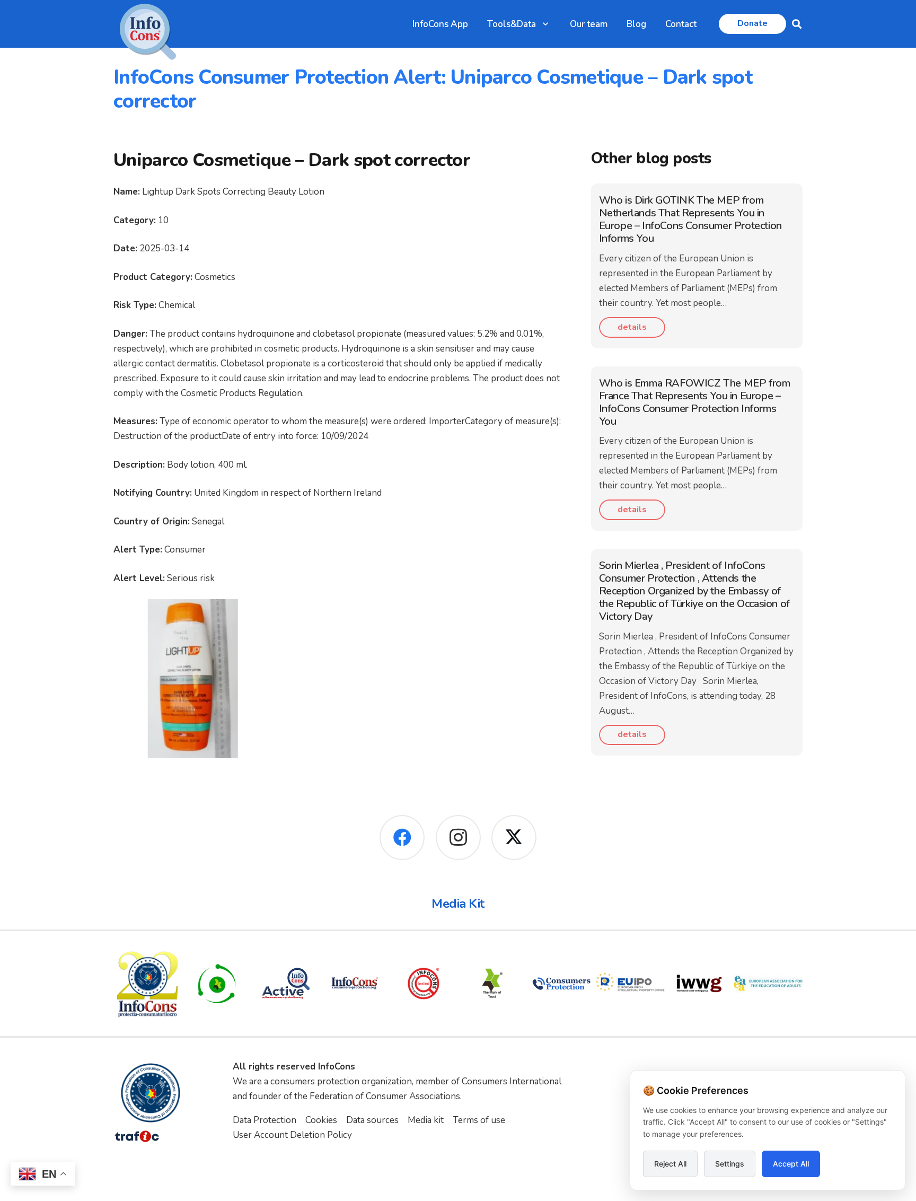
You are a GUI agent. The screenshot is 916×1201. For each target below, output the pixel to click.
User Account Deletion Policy (292, 1135)
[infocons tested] (423, 983)
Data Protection (264, 1120)
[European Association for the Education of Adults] (768, 983)
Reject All (670, 1163)
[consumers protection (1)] (561, 983)
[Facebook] (402, 837)
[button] (545, 24)
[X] (513, 837)
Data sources (372, 1120)
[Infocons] (147, 983)
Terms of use (479, 1120)
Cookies (321, 1120)
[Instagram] (458, 837)
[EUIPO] (630, 983)
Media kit (426, 1120)
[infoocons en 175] (354, 983)
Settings (729, 1163)
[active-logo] (285, 983)
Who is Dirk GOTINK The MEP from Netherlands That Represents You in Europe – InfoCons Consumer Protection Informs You (690, 219)
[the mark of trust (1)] (492, 983)
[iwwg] (699, 983)
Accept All (791, 1163)
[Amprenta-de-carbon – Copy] (216, 983)
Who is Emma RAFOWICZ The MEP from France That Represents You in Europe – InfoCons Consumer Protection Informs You (694, 402)
